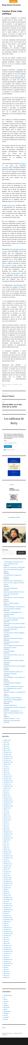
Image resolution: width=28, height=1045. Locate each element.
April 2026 (7, 748)
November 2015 (8, 905)
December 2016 (8, 897)
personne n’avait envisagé (14, 265)
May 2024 (6, 792)
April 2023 (6, 814)
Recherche (5, 550)
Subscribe (8, 446)
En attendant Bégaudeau (11, 588)
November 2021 (8, 834)
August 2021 (7, 840)
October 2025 (7, 760)
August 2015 (7, 911)
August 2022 (7, 820)
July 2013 (6, 937)
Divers (5, 999)
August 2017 (7, 887)
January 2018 (7, 879)
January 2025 (7, 778)
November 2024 (8, 782)
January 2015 (7, 915)
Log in (4, 1027)
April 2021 (6, 848)
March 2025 (7, 774)
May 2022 (6, 826)
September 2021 (8, 838)
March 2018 (7, 875)
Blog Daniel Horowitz (11, 5)
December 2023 (8, 800)
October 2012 (7, 953)
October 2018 (7, 871)
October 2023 (7, 804)
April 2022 (6, 828)
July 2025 (6, 766)
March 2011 (7, 973)
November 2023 (8, 802)
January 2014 (7, 929)
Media (5, 1009)
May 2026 (6, 746)
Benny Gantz (11, 205)
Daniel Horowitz (8, 384)
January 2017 (7, 895)
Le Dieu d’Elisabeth (9, 651)
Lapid (20, 285)
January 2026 (7, 754)
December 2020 (8, 856)
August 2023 (7, 808)
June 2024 (6, 790)
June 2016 (6, 901)
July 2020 (6, 859)
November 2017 (8, 883)
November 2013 (8, 933)
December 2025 (8, 756)
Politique (4, 386)
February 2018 (8, 877)
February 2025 (8, 776)
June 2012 (6, 955)
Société (6, 1019)
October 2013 (7, 935)
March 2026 (7, 750)
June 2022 (6, 824)
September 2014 (8, 919)
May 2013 (6, 941)
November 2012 (8, 951)
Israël (20, 384)
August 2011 (7, 965)
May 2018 (6, 873)
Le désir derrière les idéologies (12, 683)
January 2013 (7, 947)
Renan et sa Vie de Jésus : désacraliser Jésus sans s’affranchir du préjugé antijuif (14, 569)
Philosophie (7, 1011)
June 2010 (6, 975)
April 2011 (6, 971)
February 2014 (8, 927)
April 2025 (6, 772)
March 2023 (7, 816)
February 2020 (8, 863)
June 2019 (6, 869)
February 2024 (8, 798)
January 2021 (7, 854)
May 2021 (6, 846)
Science (6, 1015)
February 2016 (8, 903)
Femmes (6, 1001)
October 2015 (7, 907)
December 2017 (8, 881)
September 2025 (8, 762)
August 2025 (7, 764)
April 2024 (6, 794)
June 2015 (6, 913)
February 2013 (8, 945)
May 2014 (6, 925)
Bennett (16, 285)
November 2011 (8, 959)
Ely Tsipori (22, 163)
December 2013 (8, 931)
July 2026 (6, 742)
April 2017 (6, 891)
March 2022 (7, 830)
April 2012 (6, 957)
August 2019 (7, 867)
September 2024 (8, 786)
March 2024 (7, 796)
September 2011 (8, 963)
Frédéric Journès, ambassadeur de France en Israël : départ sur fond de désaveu (14, 582)
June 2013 (6, 939)
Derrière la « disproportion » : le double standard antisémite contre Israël (13, 713)
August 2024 (7, 788)
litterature (6, 1007)
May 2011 (6, 969)
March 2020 (7, 861)
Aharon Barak (19, 75)
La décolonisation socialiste (11, 642)
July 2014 (6, 923)
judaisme (6, 1005)
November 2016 (8, 899)
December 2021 (8, 832)
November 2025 (8, 758)
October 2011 (7, 961)
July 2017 (6, 889)
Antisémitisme (8, 995)
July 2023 (6, 810)
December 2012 (8, 949)
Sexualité (6, 1017)
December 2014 (8, 917)
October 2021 (7, 836)
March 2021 (7, 850)
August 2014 (7, 921)
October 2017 (7, 885)
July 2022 (6, 822)
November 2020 (8, 858)
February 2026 (8, 752)
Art (4, 997)
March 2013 (7, 943)
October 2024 (7, 784)
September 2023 (8, 806)
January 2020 (7, 865)
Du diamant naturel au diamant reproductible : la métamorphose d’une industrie (13, 699)
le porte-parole (15, 273)
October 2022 (7, 818)
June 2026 (6, 744)
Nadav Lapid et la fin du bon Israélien (14, 623)
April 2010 (6, 977)
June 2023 (6, 812)
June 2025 (6, 768)
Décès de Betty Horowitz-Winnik (13, 638)
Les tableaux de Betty (14, 517)
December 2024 (8, 780)
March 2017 (7, 893)
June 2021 (6, 844)
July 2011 (6, 967)
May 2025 (6, 770)
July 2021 (6, 842)
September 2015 (8, 909)
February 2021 (8, 852)
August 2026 (7, 740)
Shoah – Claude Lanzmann (11, 603)
